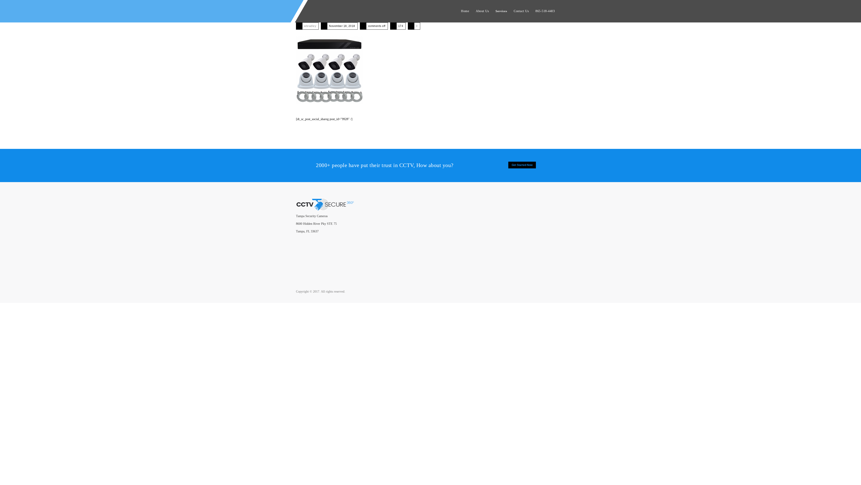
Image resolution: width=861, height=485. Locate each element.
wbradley (310, 26)
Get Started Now (522, 165)
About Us (482, 11)
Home (465, 11)
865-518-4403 (545, 11)
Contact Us (521, 11)
